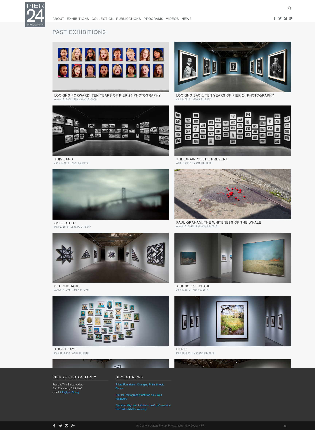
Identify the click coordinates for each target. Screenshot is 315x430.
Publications (128, 18)
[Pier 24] (35, 26)
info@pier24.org (69, 392)
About (58, 18)
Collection (103, 18)
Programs (153, 18)
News (187, 18)
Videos (172, 18)
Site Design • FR (194, 425)
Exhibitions (78, 18)
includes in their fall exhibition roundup (143, 407)
